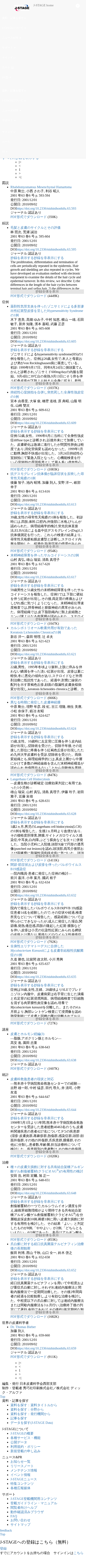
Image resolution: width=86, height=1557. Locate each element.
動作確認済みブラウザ (27, 1512)
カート (6, 67)
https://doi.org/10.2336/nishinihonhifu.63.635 (46, 977)
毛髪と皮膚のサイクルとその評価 (35, 227)
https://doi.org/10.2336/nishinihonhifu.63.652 (46, 1270)
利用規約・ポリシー (25, 1446)
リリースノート (22, 1466)
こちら (78, 1553)
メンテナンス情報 (23, 1470)
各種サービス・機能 (25, 1438)
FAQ (13, 1516)
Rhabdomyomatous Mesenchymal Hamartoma (41, 187)
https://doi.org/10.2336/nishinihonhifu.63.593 (46, 208)
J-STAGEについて (13, 27)
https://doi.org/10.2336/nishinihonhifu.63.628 (46, 814)
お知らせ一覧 (20, 1461)
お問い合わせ (20, 1520)
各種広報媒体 (20, 1488)
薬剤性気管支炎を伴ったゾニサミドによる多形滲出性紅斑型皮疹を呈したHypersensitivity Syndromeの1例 (47, 311)
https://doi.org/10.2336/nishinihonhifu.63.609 (46, 423)
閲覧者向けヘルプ (23, 1507)
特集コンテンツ (22, 1483)
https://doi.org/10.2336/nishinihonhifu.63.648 (46, 1193)
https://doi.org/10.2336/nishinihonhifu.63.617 (46, 577)
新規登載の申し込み (25, 1451)
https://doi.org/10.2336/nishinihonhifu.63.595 (46, 249)
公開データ (18, 1442)
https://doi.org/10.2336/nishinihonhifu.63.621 (46, 654)
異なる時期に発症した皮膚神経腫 (35, 702)
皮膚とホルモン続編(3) (27, 1034)
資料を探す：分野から (27, 1409)
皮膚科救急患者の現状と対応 (32, 1079)
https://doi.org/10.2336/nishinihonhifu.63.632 (46, 895)
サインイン (9, 57)
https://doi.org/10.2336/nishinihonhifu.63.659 (46, 1348)
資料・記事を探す (13, 18)
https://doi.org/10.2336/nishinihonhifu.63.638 (46, 1060)
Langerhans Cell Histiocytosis (30, 779)
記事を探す (18, 1418)
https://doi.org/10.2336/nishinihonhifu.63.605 (46, 341)
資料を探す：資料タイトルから (33, 1405)
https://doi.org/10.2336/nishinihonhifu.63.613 (46, 504)
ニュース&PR (10, 37)
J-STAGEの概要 (22, 1433)
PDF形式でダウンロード (28, 217)
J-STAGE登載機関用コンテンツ (33, 1499)
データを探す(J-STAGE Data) (32, 1422)
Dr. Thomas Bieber (23, 1327)
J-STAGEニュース (23, 1479)
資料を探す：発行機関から (30, 1414)
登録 (3, 1548)
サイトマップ (20, 1524)
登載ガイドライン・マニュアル (33, 1503)
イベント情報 (20, 1475)
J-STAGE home (43, 5)
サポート (8, 47)
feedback (6, 1530)
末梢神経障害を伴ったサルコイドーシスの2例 (44, 555)
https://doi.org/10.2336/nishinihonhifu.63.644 (46, 1110)
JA (3, 77)
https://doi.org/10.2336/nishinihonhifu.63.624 (46, 728)
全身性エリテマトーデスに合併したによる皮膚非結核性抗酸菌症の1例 (46, 950)
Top (2, 1396)
